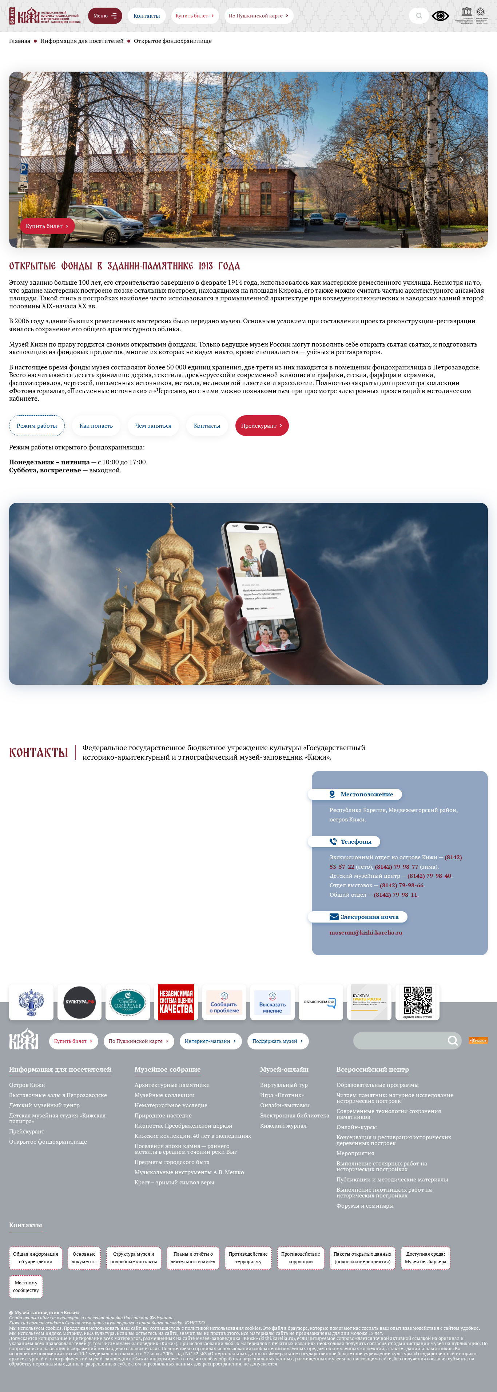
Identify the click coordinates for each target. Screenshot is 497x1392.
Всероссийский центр (373, 1069)
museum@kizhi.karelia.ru (366, 932)
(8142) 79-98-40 (429, 876)
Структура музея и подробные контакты (133, 1258)
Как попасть (96, 425)
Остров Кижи (27, 1085)
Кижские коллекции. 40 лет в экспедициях (193, 1136)
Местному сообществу (26, 1286)
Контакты (147, 16)
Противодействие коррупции (300, 1258)
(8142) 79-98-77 (396, 867)
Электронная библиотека (294, 1115)
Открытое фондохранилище (48, 1141)
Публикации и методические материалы (392, 1179)
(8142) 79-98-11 (395, 895)
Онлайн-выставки (285, 1105)
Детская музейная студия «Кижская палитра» (57, 1118)
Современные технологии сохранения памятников (389, 1114)
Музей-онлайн (284, 1069)
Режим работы (37, 425)
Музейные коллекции (165, 1095)
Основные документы (84, 1258)
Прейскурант (26, 1131)
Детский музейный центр (44, 1105)
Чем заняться (153, 425)
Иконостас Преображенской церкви (183, 1125)
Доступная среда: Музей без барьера (425, 1258)
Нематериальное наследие (171, 1105)
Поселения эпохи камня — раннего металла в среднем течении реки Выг (186, 1149)
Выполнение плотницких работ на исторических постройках (384, 1192)
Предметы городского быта (172, 1162)
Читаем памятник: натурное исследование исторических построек (395, 1098)
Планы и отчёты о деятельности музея (193, 1258)
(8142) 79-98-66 (402, 885)
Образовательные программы (378, 1085)
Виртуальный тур (284, 1085)
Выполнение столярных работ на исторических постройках (382, 1166)
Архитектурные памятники (172, 1085)
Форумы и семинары (365, 1205)
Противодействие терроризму (248, 1258)
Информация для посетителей (82, 41)
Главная (19, 41)
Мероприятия (355, 1153)
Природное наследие (163, 1115)
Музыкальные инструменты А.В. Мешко (189, 1172)
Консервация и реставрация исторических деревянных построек (394, 1140)
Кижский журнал (283, 1125)
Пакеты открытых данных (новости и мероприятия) (362, 1258)
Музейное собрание (168, 1069)
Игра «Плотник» (282, 1095)
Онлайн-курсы (357, 1127)
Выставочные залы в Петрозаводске (58, 1095)
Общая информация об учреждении (35, 1258)
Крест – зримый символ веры (174, 1182)
